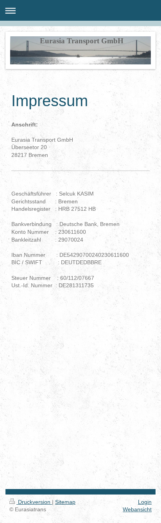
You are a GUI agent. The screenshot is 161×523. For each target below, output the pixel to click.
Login (145, 502)
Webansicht (137, 509)
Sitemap (65, 502)
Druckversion (34, 502)
